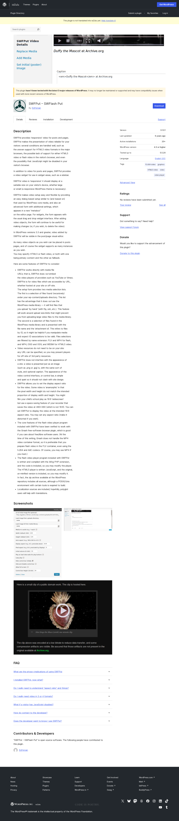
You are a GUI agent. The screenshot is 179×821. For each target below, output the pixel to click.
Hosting (13, 786)
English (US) (160, 158)
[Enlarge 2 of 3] (108, 511)
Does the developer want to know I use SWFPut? (37, 721)
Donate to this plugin (130, 253)
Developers (80, 786)
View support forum (129, 227)
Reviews (33, 119)
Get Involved (112, 777)
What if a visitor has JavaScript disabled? (33, 704)
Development (66, 119)
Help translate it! (108, 20)
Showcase (47, 777)
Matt (142, 782)
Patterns (46, 790)
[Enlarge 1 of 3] (58, 511)
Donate (111, 786)
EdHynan (36, 108)
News (12, 782)
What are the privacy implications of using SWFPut (37, 671)
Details (19, 119)
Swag (110, 790)
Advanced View (127, 182)
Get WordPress (166, 4)
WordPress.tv (82, 790)
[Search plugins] (38, 29)
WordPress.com (147, 777)
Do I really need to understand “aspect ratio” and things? (41, 688)
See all (162, 205)
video (162, 170)
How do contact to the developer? (30, 713)
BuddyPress (145, 790)
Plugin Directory (17, 13)
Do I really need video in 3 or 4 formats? (33, 696)
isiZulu (38, 804)
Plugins (46, 786)
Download (159, 106)
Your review (125, 205)
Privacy (13, 790)
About (13, 777)
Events (110, 782)
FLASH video (150, 164)
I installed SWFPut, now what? (28, 680)
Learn (77, 777)
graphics (161, 164)
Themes (46, 782)
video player (159, 175)
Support (162, 119)
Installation (48, 119)
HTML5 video (153, 170)
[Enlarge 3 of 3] (108, 583)
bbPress (143, 786)
